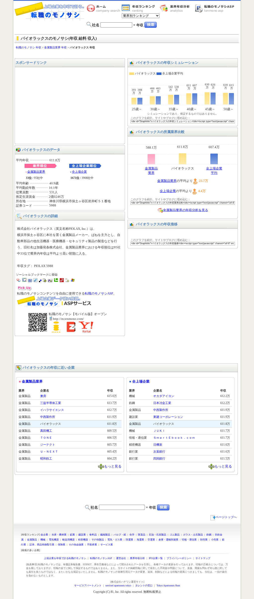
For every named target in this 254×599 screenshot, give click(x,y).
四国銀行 (159, 458)
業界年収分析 (177, 8)
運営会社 (121, 558)
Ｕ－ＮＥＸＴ (49, 451)
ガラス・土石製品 (193, 534)
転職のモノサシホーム (104, 8)
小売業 (215, 539)
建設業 (82, 534)
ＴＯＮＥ (46, 437)
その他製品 (98, 539)
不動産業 (92, 544)
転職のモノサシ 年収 (28, 47)
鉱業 (72, 534)
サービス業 (106, 544)
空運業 (151, 539)
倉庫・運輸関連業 (168, 539)
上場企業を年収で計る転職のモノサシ (65, 558)
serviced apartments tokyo (118, 585)
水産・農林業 (59, 534)
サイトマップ (202, 558)
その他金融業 (76, 544)
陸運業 (129, 539)
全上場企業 (79, 171)
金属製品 (32, 539)
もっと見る (113, 466)
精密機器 (83, 539)
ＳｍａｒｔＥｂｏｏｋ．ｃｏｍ (174, 437)
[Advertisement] (127, 54)
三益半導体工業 (50, 403)
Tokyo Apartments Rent (168, 585)
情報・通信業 (189, 539)
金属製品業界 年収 (55, 47)
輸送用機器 (68, 539)
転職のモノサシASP (216, 8)
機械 (42, 539)
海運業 (140, 539)
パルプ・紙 (120, 534)
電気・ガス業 (114, 539)
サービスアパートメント (87, 585)
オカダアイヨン (163, 396)
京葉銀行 (159, 451)
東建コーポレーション (168, 417)
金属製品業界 (36, 171)
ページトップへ (226, 517)
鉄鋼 (208, 534)
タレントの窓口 (144, 585)
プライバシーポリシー (179, 558)
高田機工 (46, 431)
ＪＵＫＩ (159, 431)
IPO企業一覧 (156, 558)
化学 (131, 534)
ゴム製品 (175, 534)
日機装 (157, 444)
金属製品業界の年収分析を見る (185, 210)
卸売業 (204, 539)
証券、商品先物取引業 (42, 544)
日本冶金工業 (162, 403)
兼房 (43, 396)
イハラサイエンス (52, 410)
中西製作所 (47, 417)
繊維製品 (105, 534)
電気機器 (54, 539)
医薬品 (141, 534)
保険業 (61, 544)
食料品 (93, 534)
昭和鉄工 (46, 458)
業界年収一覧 (139, 8)
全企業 (44, 534)
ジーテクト (47, 444)
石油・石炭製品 (157, 534)
